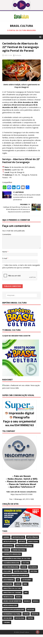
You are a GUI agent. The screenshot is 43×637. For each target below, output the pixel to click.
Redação (18, 55)
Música (35, 601)
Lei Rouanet (26, 580)
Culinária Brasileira (11, 563)
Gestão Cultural (20, 571)
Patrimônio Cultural (11, 614)
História (34, 571)
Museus (27, 601)
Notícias (30, 610)
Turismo (6, 622)
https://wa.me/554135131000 (21, 494)
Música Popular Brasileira (13, 610)
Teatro (30, 618)
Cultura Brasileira (10, 567)
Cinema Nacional (18, 550)
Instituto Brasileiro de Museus (15, 575)
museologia (8, 597)
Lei (18, 580)
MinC (25, 584)
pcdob (26, 614)
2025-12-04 (8, 55)
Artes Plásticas (9, 541)
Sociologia (19, 618)
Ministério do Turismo (12, 593)
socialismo (7, 618)
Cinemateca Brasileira (12, 554)
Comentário (6, 234)
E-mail (4, 258)
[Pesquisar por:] (21, 295)
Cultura (25, 563)
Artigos (22, 541)
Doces (23, 567)
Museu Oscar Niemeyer (12, 601)
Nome (4, 252)
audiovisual (8, 546)
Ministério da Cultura (12, 588)
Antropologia (18, 537)
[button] (39, 37)
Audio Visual (33, 541)
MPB (26, 593)
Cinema (6, 550)
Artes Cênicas (32, 537)
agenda (6, 537)
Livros (17, 584)
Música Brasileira (10, 605)
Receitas (35, 614)
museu (18, 597)
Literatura (7, 584)
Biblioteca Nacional (24, 546)
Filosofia (33, 567)
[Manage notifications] (37, 632)
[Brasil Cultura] (21, 20)
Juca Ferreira (8, 580)
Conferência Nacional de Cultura (16, 559)
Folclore (7, 571)
